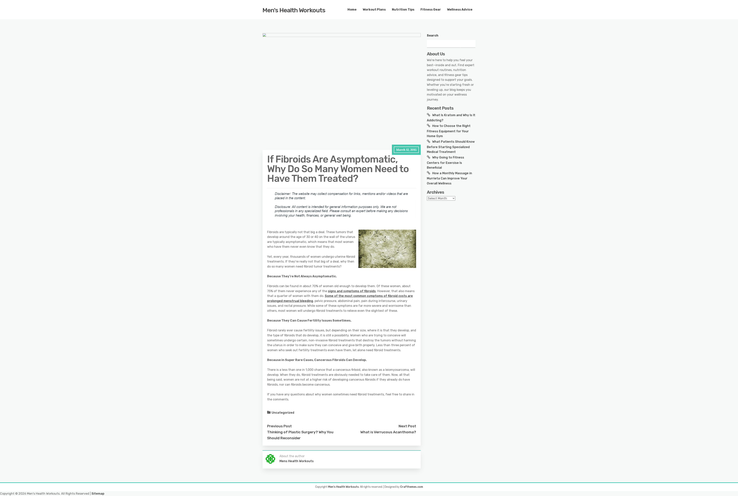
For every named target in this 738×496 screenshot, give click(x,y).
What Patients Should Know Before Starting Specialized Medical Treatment (451, 147)
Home (352, 9)
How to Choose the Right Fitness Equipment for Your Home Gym (448, 131)
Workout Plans (374, 9)
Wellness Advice (459, 9)
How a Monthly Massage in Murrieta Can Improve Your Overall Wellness (449, 178)
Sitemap (97, 493)
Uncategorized (283, 412)
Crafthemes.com (411, 486)
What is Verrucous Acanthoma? (388, 432)
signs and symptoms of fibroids (352, 291)
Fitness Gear (431, 9)
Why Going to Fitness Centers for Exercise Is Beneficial (445, 162)
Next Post (407, 426)
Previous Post (279, 426)
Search (432, 35)
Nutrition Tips (403, 9)
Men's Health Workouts (294, 10)
